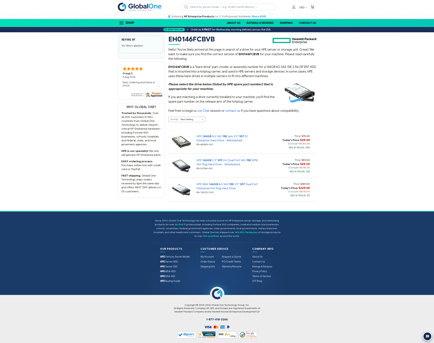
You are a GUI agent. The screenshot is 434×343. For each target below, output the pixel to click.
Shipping (286, 22)
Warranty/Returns (231, 266)
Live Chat (203, 111)
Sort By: (174, 119)
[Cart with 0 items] (312, 7)
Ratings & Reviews (260, 22)
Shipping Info (208, 266)
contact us (232, 111)
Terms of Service (261, 276)
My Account (207, 256)
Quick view (181, 141)
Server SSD (168, 266)
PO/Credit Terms (231, 261)
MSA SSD (167, 276)
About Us (234, 22)
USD (302, 7)
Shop (130, 23)
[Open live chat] (427, 336)
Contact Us (307, 22)
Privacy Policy (259, 271)
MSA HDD (168, 271)
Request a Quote (231, 256)
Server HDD (169, 261)
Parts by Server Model (175, 256)
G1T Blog (257, 281)
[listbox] (192, 119)
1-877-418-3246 (217, 319)
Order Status (208, 261)
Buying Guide (170, 281)
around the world (229, 236)
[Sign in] (293, 7)
